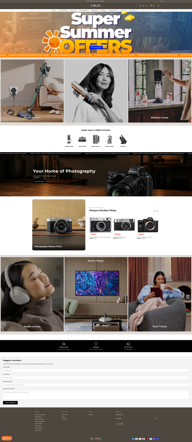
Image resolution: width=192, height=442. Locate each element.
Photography (94, 10)
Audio (53, 10)
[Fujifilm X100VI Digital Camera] (124, 225)
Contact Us (64, 419)
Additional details (9, 388)
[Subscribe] (156, 418)
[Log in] (143, 5)
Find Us (63, 416)
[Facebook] (117, 424)
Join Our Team (38, 430)
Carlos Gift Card (133, 10)
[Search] (140, 5)
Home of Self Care (84, 10)
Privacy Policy (38, 425)
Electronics (73, 10)
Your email (6, 374)
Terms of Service (38, 428)
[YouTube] (122, 424)
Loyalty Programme (39, 419)
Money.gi (91, 414)
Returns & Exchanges (40, 414)
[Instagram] (119, 424)
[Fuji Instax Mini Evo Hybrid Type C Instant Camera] (101, 225)
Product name (7, 381)
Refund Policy (38, 416)
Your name (6, 367)
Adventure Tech (113, 10)
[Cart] (158, 5)
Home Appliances (63, 10)
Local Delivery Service (40, 421)
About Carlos (65, 414)
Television (103, 10)
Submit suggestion (10, 402)
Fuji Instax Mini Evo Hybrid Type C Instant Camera (100, 237)
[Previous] (154, 211)
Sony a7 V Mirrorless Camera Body (144, 237)
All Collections (123, 10)
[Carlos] (96, 5)
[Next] (158, 211)
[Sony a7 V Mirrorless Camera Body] (148, 225)
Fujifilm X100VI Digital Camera (119, 237)
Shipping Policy (38, 423)
